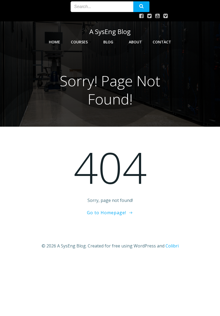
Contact (162, 41)
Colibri (172, 246)
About (135, 41)
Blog (108, 41)
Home (54, 41)
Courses (79, 41)
